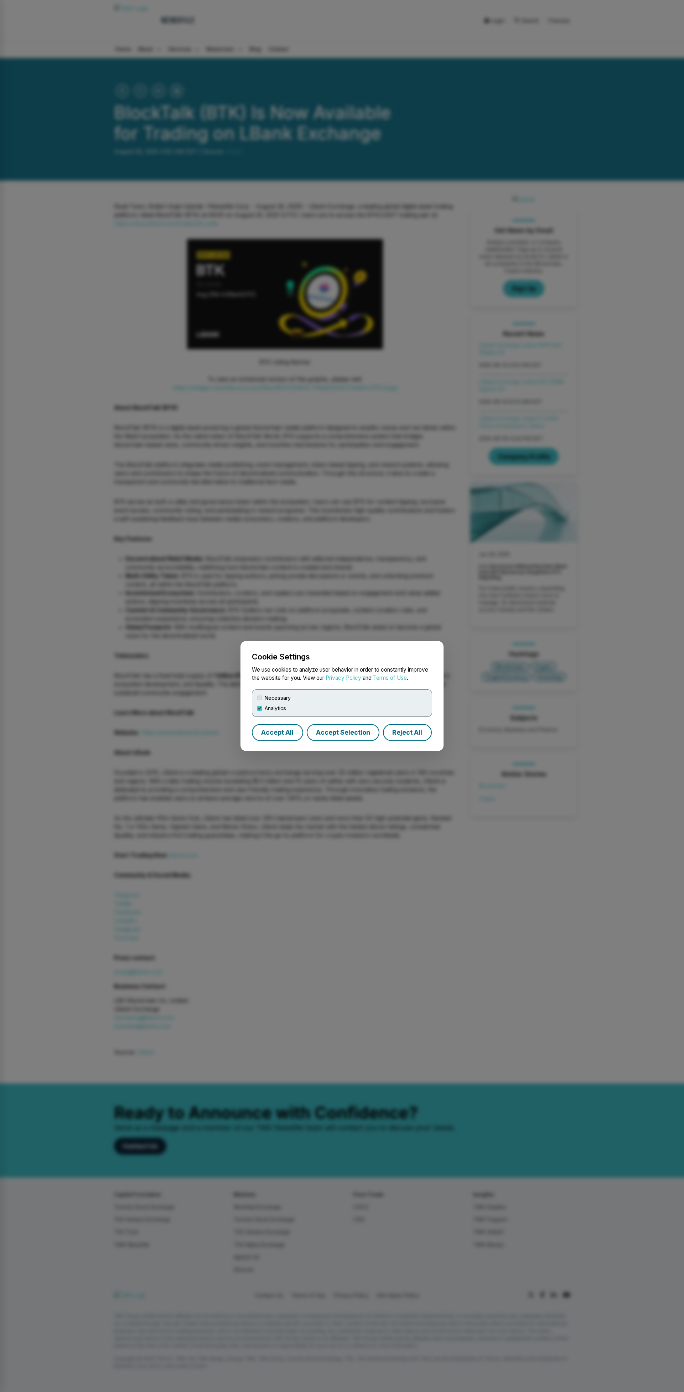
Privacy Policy (343, 677)
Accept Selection (343, 732)
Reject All (407, 732)
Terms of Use (390, 677)
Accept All (277, 732)
